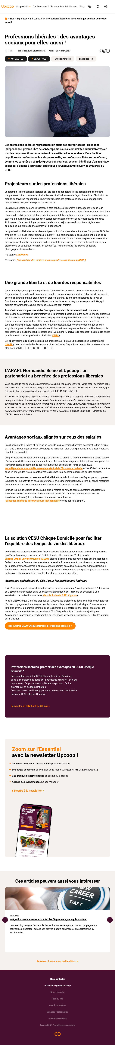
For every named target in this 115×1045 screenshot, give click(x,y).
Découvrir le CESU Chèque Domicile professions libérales (39, 625)
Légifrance (22, 254)
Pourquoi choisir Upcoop (64, 6)
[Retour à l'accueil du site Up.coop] (57, 1034)
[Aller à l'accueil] (7, 7)
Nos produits (22, 6)
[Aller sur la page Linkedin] (104, 51)
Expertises (22, 18)
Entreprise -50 (36, 18)
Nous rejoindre (57, 992)
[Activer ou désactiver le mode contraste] (90, 7)
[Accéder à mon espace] (106, 6)
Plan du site (57, 999)
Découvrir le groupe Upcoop (57, 985)
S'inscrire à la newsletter (27, 790)
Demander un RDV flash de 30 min (29, 706)
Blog (82, 6)
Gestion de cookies (58, 1018)
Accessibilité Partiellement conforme (57, 1025)
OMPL (55, 335)
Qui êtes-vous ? (41, 6)
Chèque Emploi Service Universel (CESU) (27, 558)
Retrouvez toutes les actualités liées (56, 961)
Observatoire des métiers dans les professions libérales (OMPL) (51, 260)
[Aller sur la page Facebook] (108, 51)
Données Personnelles (57, 1012)
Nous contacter (57, 979)
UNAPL (9, 344)
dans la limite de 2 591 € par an (60, 595)
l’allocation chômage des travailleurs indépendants (32, 500)
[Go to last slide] (5, 920)
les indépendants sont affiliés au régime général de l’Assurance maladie (44, 468)
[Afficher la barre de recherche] (98, 6)
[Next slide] (110, 920)
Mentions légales (57, 1005)
